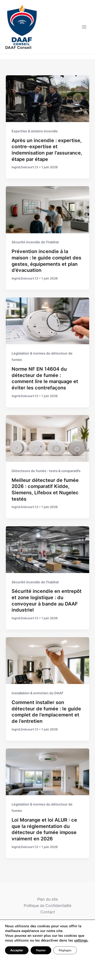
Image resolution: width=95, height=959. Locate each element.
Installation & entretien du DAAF (37, 693)
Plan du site (47, 899)
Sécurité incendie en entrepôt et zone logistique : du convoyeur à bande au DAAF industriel (47, 600)
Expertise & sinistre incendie (35, 131)
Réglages (65, 950)
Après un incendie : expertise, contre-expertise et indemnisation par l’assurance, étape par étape (47, 149)
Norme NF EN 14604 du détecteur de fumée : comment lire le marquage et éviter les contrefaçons (45, 378)
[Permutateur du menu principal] (84, 26)
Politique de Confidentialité (47, 905)
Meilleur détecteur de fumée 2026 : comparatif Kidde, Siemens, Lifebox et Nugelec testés (45, 489)
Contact (47, 912)
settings (81, 940)
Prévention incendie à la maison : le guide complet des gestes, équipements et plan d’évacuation (46, 260)
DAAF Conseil (18, 47)
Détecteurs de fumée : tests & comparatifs (46, 471)
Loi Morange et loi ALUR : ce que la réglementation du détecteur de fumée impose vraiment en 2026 (44, 829)
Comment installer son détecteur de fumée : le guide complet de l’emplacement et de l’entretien (46, 711)
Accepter (16, 950)
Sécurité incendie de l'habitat (35, 242)
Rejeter (41, 950)
